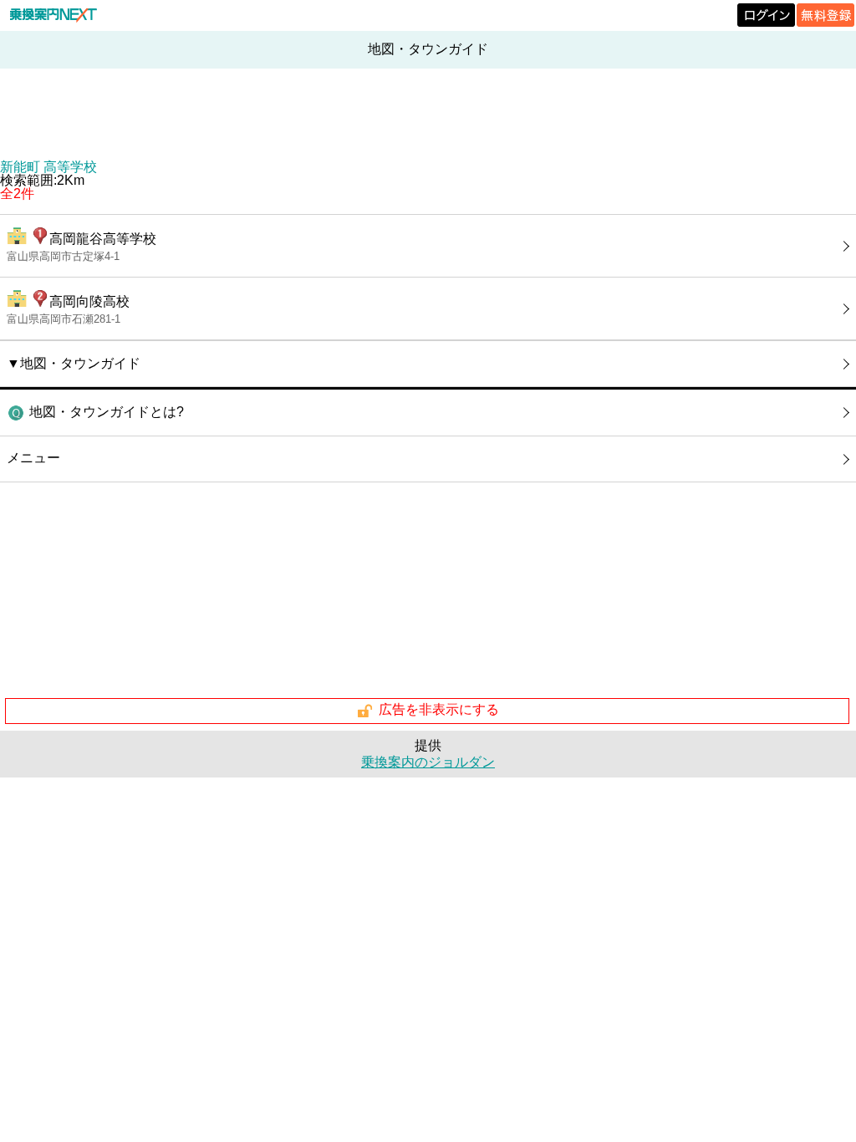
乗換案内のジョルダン (428, 762)
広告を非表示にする (439, 710)
